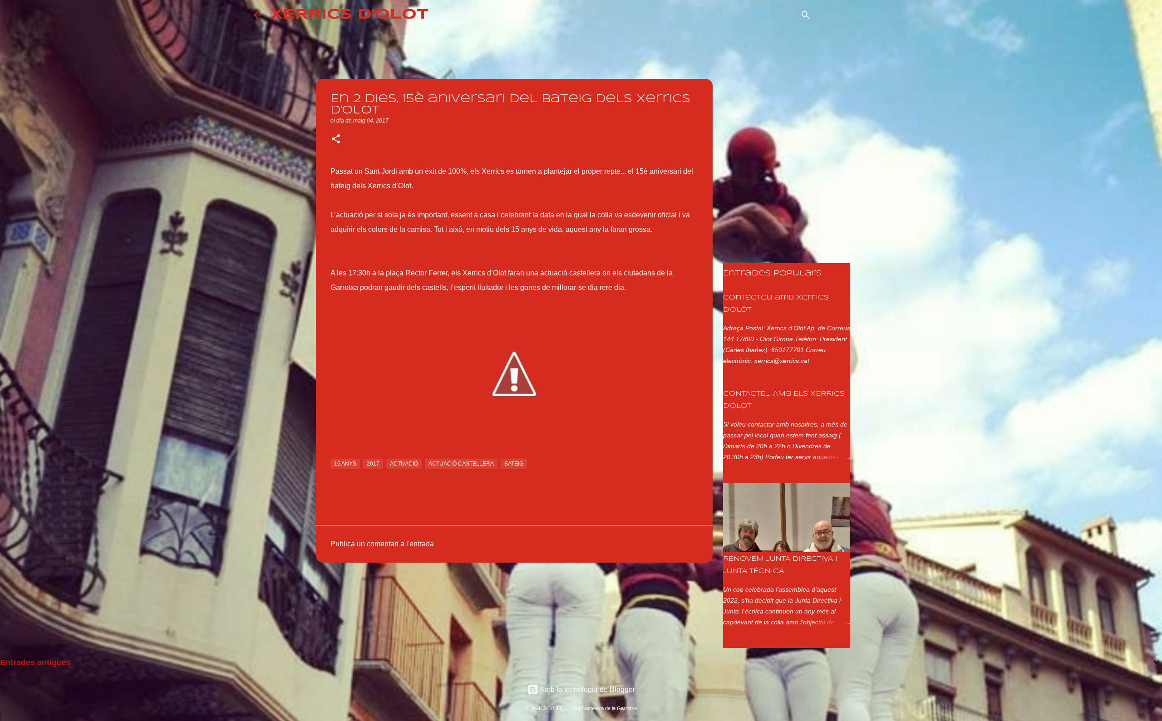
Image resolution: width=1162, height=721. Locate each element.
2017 (373, 464)
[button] (335, 139)
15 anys (345, 464)
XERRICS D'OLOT (349, 15)
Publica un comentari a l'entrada (382, 544)
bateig (513, 464)
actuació (404, 464)
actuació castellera (461, 464)
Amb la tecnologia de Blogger (586, 689)
